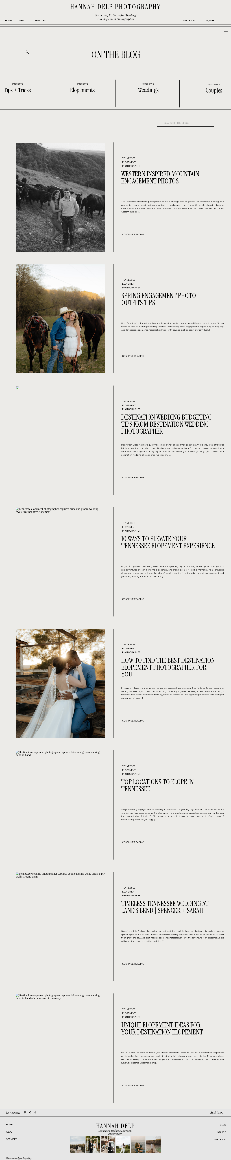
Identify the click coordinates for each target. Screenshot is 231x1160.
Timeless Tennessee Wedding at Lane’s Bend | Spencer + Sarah (164, 907)
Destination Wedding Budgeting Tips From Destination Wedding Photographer (166, 424)
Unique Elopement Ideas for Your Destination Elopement (162, 1028)
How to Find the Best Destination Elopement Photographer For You (168, 667)
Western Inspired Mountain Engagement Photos (160, 177)
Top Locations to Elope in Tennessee (157, 785)
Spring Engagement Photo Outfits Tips (158, 299)
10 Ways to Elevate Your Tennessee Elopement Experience (168, 542)
